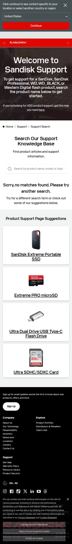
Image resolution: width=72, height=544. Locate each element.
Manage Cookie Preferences (34, 524)
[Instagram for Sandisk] (5, 491)
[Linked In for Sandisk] (32, 491)
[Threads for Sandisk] (45, 491)
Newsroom (8, 437)
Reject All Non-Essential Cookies (34, 531)
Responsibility (10, 430)
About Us (7, 422)
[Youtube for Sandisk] (39, 491)
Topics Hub (41, 430)
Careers (7, 444)
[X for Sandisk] (25, 491)
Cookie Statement (48, 517)
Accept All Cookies (34, 538)
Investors (7, 433)
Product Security (11, 473)
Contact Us (8, 448)
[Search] (67, 42)
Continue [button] (36, 26)
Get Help (7, 462)
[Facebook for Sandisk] (11, 492)
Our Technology (11, 426)
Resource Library (11, 469)
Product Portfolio (44, 422)
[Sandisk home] (18, 42)
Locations (8, 441)
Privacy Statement (26, 517)
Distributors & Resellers (48, 426)
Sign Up (11, 406)
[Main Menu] (5, 43)
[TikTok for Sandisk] (18, 491)
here (42, 110)
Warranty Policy (11, 466)
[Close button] (65, 5)
